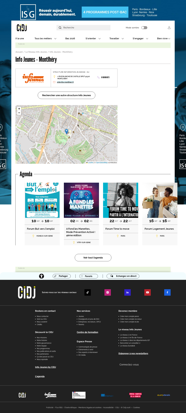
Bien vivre (162, 38)
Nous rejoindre (42, 359)
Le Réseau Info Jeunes (36, 52)
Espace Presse (84, 341)
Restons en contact (45, 311)
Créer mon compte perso (129, 316)
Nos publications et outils (46, 351)
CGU (117, 407)
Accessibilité (108, 407)
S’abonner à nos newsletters (133, 353)
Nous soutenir (42, 322)
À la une (19, 38)
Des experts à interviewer (88, 352)
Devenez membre (127, 311)
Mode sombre (132, 27)
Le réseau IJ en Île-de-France (131, 338)
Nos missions (42, 338)
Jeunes (81, 316)
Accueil (19, 52)
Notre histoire (42, 340)
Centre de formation (87, 332)
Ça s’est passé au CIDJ (45, 357)
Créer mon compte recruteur (131, 319)
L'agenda (40, 376)
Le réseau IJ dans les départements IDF (135, 340)
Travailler (114, 38)
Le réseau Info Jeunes (130, 329)
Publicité (49, 407)
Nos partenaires (43, 354)
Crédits (39, 324)
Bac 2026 (70, 38)
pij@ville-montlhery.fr (65, 82)
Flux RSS (58, 407)
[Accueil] (28, 27)
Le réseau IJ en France (128, 335)
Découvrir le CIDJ (44, 332)
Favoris (88, 276)
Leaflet (90, 162)
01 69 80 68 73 (105, 77)
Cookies (136, 407)
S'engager (138, 38)
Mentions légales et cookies (89, 407)
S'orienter (91, 38)
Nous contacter (42, 316)
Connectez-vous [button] (129, 364)
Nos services (83, 311)
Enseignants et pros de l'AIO (88, 319)
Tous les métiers (43, 38)
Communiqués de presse (87, 347)
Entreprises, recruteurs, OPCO (89, 322)
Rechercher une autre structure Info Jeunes (66, 95)
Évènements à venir (85, 350)
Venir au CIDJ (42, 319)
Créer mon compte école (129, 322)
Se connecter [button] (169, 27)
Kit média (82, 355)
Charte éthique (70, 407)
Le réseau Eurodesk (127, 346)
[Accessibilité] (41, 276)
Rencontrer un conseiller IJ (130, 343)
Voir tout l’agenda (93, 257)
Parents (81, 324)
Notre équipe (42, 346)
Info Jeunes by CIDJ (45, 367)
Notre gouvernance (44, 343)
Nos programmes (43, 348)
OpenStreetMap (102, 162)
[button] (66, 131)
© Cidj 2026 (125, 407)
